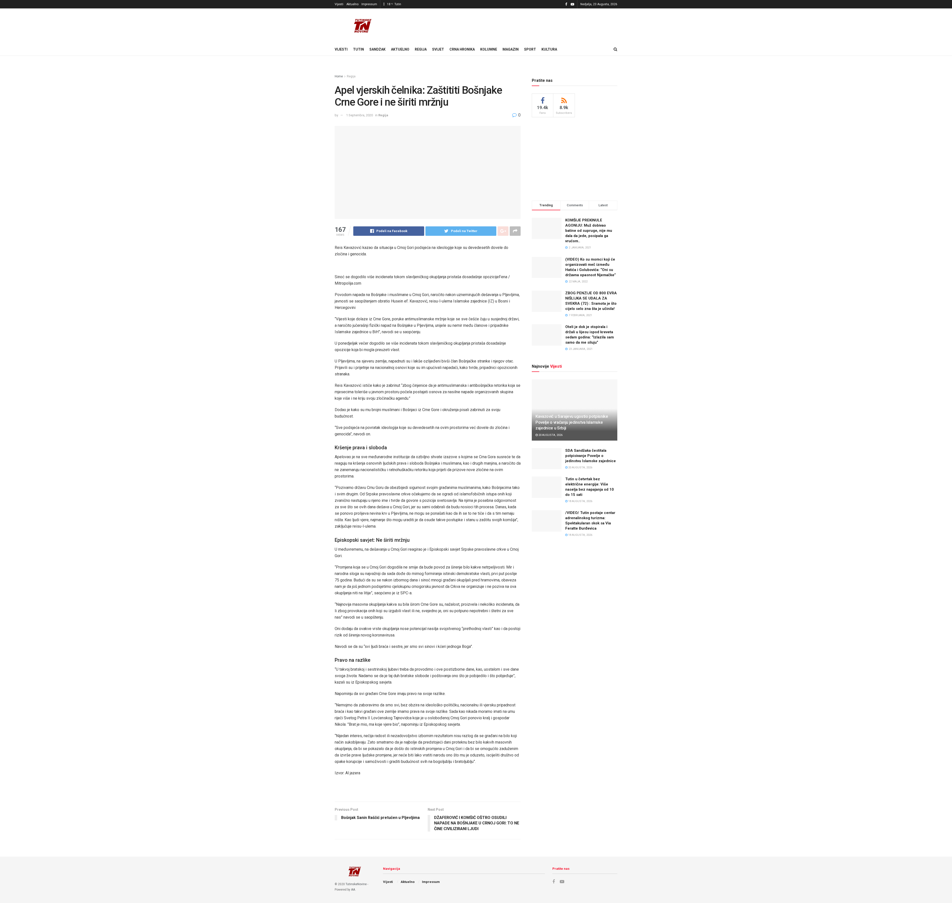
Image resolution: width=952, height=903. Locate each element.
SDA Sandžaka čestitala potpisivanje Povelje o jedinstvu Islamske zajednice (590, 455)
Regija (421, 49)
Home (339, 76)
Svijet (438, 49)
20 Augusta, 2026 (550, 435)
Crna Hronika (462, 49)
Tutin (358, 49)
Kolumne (488, 49)
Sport (530, 49)
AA (353, 889)
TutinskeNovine (356, 884)
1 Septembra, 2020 (359, 115)
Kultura (549, 49)
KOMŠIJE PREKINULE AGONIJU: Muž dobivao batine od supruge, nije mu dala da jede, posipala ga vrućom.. (588, 230)
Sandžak (377, 49)
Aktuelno (352, 4)
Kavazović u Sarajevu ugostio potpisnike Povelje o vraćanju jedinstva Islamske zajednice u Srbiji (572, 422)
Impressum (369, 4)
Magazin (511, 49)
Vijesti (339, 4)
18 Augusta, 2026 (579, 501)
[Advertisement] (574, 158)
